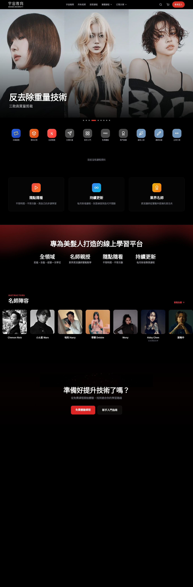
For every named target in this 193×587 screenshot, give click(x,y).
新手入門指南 (109, 410)
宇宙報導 (70, 4)
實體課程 (105, 4)
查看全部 (178, 302)
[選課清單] (168, 4)
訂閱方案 (120, 4)
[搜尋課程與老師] (161, 4)
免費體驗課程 (83, 410)
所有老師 (82, 4)
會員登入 (178, 4)
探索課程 (94, 4)
